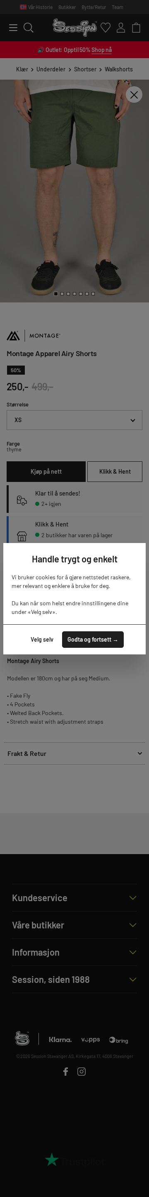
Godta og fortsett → (92, 639)
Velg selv (42, 639)
